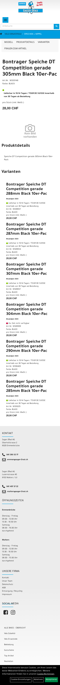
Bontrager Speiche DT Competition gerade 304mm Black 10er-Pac (26, 309)
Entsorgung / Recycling (12, 591)
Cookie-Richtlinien (45, 674)
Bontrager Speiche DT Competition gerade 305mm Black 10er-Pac (29, 69)
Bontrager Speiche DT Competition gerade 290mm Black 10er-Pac (26, 346)
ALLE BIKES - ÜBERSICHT (15, 628)
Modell (8, 42)
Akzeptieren (51, 680)
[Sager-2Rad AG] (30, 7)
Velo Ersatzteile (13, 34)
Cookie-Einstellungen (21, 680)
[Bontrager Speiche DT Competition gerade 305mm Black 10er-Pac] (30, 131)
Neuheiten (8, 661)
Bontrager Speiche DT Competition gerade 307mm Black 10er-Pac (26, 269)
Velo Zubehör (9, 634)
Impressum (7, 595)
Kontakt (5, 578)
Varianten (43, 42)
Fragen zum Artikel (15, 49)
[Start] (1, 34)
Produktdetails (25, 42)
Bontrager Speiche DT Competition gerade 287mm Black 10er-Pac (26, 229)
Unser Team (7, 581)
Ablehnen (38, 680)
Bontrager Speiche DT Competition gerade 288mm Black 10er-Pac (26, 189)
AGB (4, 588)
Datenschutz (7, 584)
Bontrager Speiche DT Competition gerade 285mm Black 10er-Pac (26, 386)
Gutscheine (9, 650)
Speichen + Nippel (33, 34)
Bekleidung (9, 645)
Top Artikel (9, 656)
